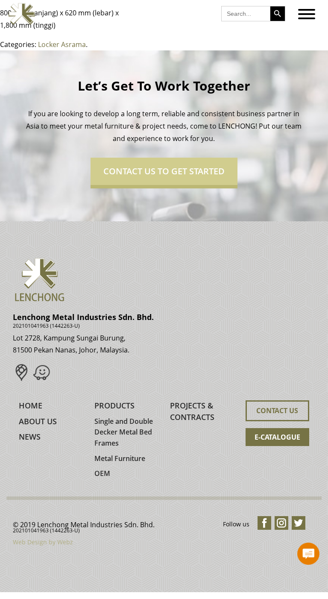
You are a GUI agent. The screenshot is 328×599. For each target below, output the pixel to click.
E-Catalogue (277, 437)
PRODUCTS (114, 405)
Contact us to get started (164, 171)
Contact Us (277, 410)
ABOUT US (38, 421)
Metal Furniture (119, 458)
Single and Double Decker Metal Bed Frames (123, 432)
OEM (102, 473)
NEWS (30, 437)
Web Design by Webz (43, 542)
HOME (30, 405)
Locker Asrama (62, 44)
